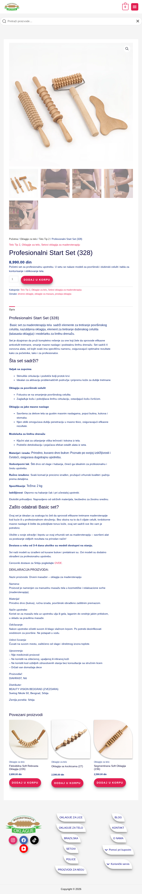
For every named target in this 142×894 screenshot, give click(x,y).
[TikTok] (34, 840)
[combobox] (71, 21)
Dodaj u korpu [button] (25, 782)
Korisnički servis (120, 864)
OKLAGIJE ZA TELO (71, 827)
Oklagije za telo (28, 239)
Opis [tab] (12, 309)
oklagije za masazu (44, 294)
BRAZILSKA (71, 838)
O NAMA (118, 838)
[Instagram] (13, 840)
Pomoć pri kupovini (120, 849)
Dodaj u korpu (37, 279)
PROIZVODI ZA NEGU (71, 869)
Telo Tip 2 (44, 239)
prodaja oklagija (63, 294)
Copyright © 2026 (71, 889)
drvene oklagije (25, 294)
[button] (127, 48)
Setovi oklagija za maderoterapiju (60, 244)
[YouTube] (23, 848)
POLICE (71, 859)
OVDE (58, 563)
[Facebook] (23, 840)
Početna (13, 239)
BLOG (118, 817)
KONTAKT (118, 827)
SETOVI (71, 848)
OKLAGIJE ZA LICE (71, 817)
